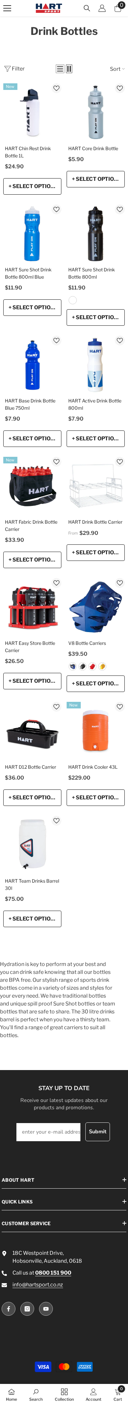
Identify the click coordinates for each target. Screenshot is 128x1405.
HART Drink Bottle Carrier (95, 522)
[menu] (7, 8)
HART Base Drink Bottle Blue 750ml (30, 404)
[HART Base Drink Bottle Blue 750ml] (32, 365)
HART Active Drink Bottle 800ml (94, 404)
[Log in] (102, 8)
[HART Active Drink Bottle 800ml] (96, 365)
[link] (36, 1394)
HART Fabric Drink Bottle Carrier (31, 525)
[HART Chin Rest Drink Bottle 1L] (32, 112)
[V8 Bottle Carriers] (96, 607)
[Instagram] (27, 1309)
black (82, 666)
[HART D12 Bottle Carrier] (32, 731)
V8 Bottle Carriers (87, 643)
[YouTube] (46, 1309)
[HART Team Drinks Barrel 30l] (32, 845)
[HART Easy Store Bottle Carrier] (32, 607)
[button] (60, 69)
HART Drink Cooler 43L (92, 767)
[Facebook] (8, 1309)
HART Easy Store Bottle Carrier (30, 646)
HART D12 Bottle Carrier (30, 767)
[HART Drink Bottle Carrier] (96, 486)
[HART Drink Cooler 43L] (96, 731)
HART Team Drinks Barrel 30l (32, 884)
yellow (102, 666)
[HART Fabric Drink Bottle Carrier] (32, 486)
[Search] (87, 8)
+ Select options (33, 186)
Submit (97, 1131)
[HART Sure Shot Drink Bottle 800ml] (96, 234)
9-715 (73, 300)
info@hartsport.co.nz (37, 1284)
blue (73, 666)
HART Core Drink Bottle (93, 148)
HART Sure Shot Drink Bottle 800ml (91, 273)
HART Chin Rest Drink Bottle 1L (28, 152)
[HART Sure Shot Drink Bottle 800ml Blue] (32, 234)
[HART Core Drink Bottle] (96, 112)
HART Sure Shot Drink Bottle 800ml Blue (28, 273)
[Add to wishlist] (56, 88)
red (92, 666)
